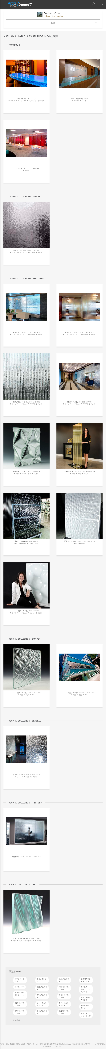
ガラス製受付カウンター (86, 998)
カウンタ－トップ (20, 980)
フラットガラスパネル (64, 1004)
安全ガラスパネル (64, 980)
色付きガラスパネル (64, 996)
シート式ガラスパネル (42, 1004)
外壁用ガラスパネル (64, 988)
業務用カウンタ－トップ (86, 980)
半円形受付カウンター (86, 1007)
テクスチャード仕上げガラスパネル (86, 989)
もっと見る (16, 1020)
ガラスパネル (20, 987)
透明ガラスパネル (42, 996)
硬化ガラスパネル (42, 1012)
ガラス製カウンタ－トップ (86, 1015)
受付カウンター (42, 980)
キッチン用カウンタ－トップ (20, 995)
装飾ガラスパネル (42, 988)
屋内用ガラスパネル (20, 1004)
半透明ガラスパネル (64, 1012)
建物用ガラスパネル (20, 1012)
